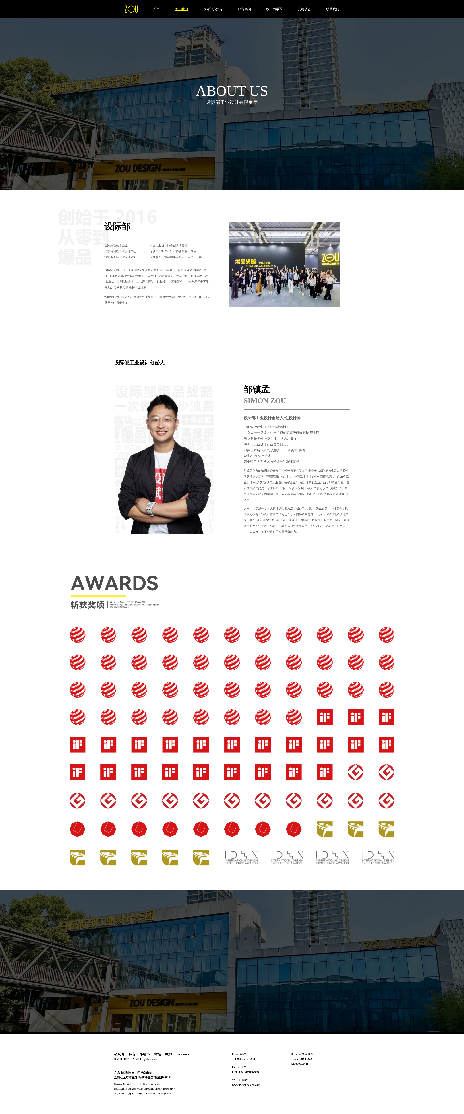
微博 (168, 1054)
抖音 (132, 1054)
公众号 (119, 1054)
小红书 (145, 1054)
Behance (182, 1054)
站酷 (157, 1054)
